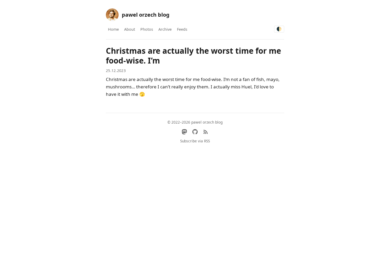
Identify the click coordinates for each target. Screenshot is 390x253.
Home (113, 29)
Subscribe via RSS (195, 140)
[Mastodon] (184, 132)
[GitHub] (195, 132)
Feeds (182, 29)
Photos (146, 29)
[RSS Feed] (205, 132)
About (129, 29)
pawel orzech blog (146, 14)
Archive (165, 29)
